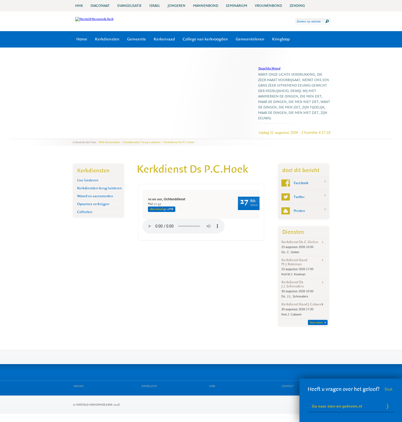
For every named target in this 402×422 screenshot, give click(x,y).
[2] (81, 134)
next (88, 134)
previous (74, 134)
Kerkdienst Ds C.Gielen (299, 247)
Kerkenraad (164, 39)
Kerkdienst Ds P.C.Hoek (179, 142)
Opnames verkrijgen (93, 204)
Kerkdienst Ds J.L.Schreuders (297, 289)
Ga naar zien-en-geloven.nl (337, 406)
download (161, 209)
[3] (84, 134)
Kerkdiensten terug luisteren (142, 142)
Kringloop (281, 39)
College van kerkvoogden (205, 39)
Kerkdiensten (107, 39)
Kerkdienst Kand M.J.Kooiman (297, 267)
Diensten (293, 232)
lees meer (316, 322)
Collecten (84, 211)
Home (81, 39)
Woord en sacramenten (95, 196)
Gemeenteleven (250, 39)
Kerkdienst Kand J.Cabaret (302, 309)
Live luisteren (87, 180)
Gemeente (136, 39)
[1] (77, 134)
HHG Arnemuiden (109, 142)
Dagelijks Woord (269, 68)
